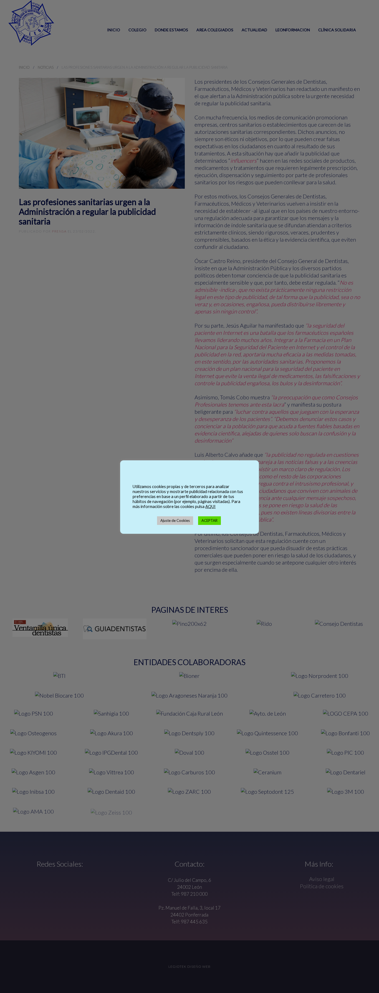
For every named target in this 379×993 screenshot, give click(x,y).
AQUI (210, 506)
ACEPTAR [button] (209, 520)
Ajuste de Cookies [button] (175, 520)
